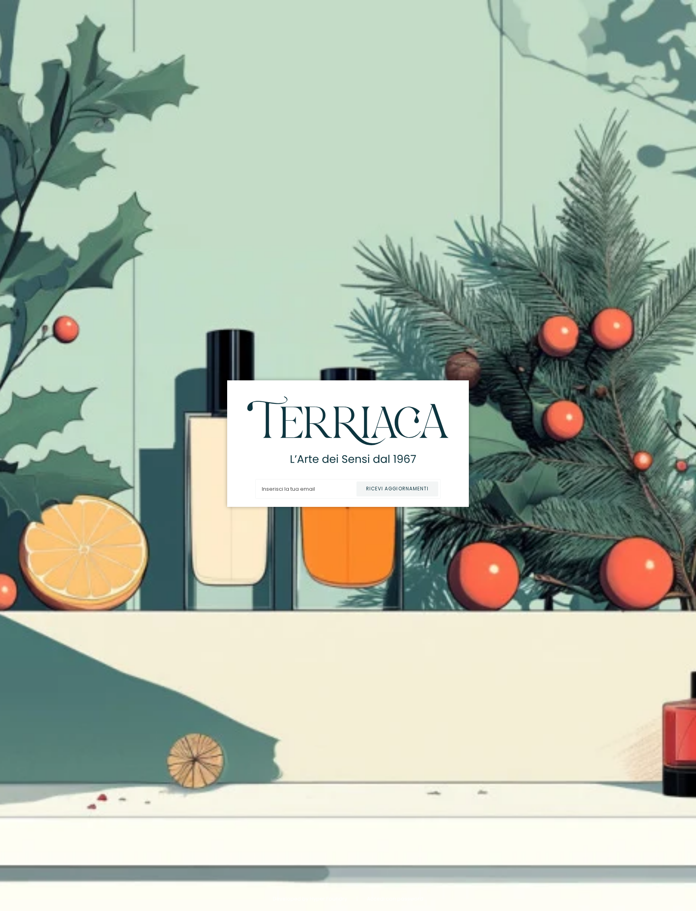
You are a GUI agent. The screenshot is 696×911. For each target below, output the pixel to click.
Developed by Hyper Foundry (310, 898)
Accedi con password (395, 898)
